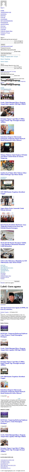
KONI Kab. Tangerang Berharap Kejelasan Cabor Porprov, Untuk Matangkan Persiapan (14, 335)
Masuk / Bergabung (5, 59)
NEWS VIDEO (4, 61)
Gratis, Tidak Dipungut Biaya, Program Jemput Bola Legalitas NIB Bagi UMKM (13, 103)
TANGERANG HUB (6, 12)
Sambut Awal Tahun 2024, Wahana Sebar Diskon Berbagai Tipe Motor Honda (13, 173)
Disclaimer (3, 28)
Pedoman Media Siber (6, 31)
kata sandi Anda (18, 43)
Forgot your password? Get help (8, 71)
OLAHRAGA (4, 19)
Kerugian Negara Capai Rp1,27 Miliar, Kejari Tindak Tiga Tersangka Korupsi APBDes (13, 120)
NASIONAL (4, 14)
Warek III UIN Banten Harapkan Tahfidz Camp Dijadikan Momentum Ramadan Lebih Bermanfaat (13, 244)
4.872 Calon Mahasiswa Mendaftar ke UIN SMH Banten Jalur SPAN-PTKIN (14, 261)
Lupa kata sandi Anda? (7, 46)
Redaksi (3, 34)
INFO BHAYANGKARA (7, 21)
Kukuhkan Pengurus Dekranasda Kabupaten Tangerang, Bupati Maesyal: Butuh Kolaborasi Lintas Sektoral (13, 138)
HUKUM (3, 17)
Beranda (3, 282)
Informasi (3, 26)
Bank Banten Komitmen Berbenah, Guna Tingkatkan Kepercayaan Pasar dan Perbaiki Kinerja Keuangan (13, 226)
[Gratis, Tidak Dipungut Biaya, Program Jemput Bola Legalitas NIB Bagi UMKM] (7, 99)
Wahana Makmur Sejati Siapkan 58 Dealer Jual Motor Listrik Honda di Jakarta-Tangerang (14, 156)
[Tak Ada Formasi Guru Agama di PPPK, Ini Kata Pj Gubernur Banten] (12, 303)
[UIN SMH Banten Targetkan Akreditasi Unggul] (7, 189)
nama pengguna (18, 41)
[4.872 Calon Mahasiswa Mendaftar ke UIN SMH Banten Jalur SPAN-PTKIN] (7, 258)
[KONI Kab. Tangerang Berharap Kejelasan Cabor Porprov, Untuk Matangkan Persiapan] (4, 330)
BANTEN (3, 16)
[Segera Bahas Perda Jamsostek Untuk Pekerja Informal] (7, 205)
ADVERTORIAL (5, 24)
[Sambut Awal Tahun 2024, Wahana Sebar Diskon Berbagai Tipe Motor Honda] (7, 170)
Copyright (3, 29)
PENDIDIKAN (4, 22)
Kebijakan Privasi (5, 33)
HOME (2, 11)
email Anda (17, 51)
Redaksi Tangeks (5, 312)
